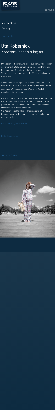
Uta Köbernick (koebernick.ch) (14, 123)
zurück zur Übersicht (10, 155)
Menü (51, 9)
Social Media (7, 36)
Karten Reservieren (9, 136)
